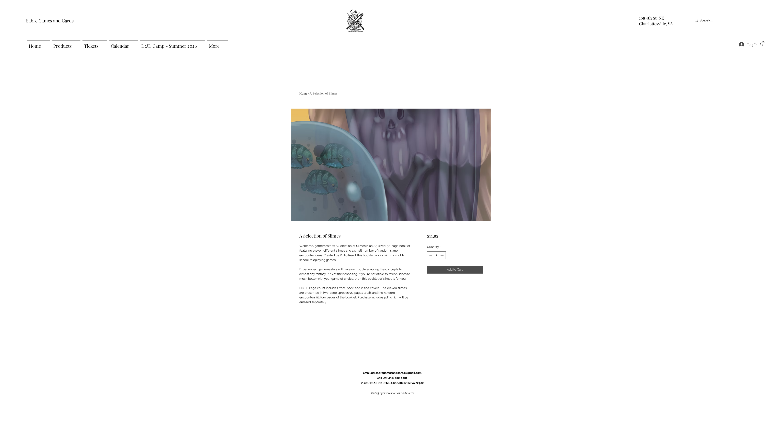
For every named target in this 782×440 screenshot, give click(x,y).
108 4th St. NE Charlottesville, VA (656, 20)
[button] (762, 44)
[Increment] (442, 255)
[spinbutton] (436, 255)
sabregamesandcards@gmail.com (399, 372)
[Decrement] (430, 255)
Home (303, 93)
